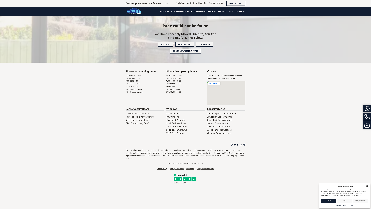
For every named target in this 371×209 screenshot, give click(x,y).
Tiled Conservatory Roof (137, 123)
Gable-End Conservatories (219, 120)
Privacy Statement (348, 205)
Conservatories (181, 11)
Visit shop (166, 44)
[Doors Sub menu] (244, 11)
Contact (212, 3)
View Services (184, 44)
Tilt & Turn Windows (175, 133)
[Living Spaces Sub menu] (232, 11)
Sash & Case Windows (176, 126)
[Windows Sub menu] (171, 11)
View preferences (360, 201)
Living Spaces (224, 11)
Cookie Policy (338, 205)
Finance (220, 3)
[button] (367, 186)
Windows (164, 11)
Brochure (193, 3)
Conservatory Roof (203, 11)
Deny (344, 201)
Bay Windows (172, 116)
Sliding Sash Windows (176, 129)
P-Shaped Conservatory (218, 126)
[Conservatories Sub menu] (191, 11)
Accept (328, 201)
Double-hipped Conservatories (221, 113)
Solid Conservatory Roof (137, 120)
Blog (200, 3)
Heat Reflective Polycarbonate (140, 116)
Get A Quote (204, 44)
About (205, 3)
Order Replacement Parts (185, 51)
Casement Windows (175, 120)
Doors (239, 11)
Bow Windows (173, 113)
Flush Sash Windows (176, 123)
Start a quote (236, 3)
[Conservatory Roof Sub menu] (215, 11)
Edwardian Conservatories (219, 116)
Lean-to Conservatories (218, 123)
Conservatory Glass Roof (137, 113)
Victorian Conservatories (219, 133)
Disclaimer (190, 168)
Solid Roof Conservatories (219, 129)
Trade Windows (182, 3)
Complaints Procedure (205, 168)
